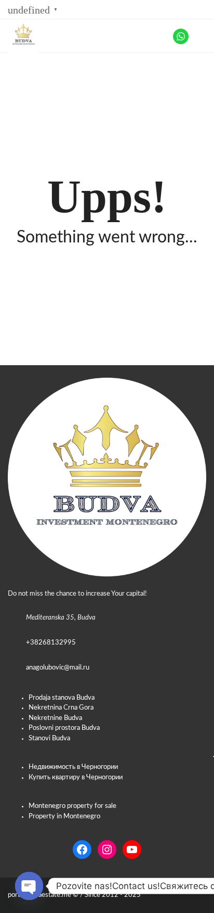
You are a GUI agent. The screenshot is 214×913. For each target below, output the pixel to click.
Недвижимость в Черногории (73, 767)
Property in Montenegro (64, 816)
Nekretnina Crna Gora (61, 707)
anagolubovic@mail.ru (57, 667)
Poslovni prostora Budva (64, 728)
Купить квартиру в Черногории (76, 777)
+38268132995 (51, 642)
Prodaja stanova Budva (62, 698)
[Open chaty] (29, 886)
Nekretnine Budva (55, 718)
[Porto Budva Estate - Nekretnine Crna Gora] (19, 36)
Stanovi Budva (49, 738)
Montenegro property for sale (72, 806)
